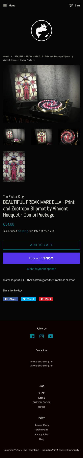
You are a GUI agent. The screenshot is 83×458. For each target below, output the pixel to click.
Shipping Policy (41, 425)
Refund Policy (41, 429)
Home (6, 56)
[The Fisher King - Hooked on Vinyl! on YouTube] (50, 337)
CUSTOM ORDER (41, 402)
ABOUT (41, 407)
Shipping (23, 231)
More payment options (41, 268)
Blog (41, 439)
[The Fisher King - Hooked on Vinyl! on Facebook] (32, 337)
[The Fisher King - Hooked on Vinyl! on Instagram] (41, 337)
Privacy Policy (41, 434)
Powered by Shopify (69, 450)
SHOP (41, 393)
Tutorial (41, 398)
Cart (77, 5)
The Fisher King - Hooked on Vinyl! (40, 450)
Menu (12, 5)
